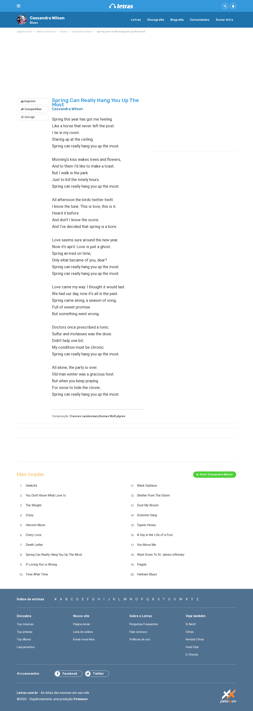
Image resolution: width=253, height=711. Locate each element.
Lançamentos (26, 647)
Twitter (98, 673)
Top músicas (25, 624)
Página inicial (81, 624)
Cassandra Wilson (47, 18)
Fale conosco (138, 632)
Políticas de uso (139, 639)
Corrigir (30, 117)
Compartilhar (33, 109)
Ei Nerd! (191, 624)
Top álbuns (24, 639)
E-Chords (192, 654)
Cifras (190, 632)
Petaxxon (81, 699)
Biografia (177, 20)
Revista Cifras (195, 639)
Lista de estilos (83, 632)
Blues (34, 22)
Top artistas (24, 632)
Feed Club (192, 647)
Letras (136, 20)
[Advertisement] (126, 66)
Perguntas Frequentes (143, 624)
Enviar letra (224, 20)
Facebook (69, 673)
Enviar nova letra (83, 639)
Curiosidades (200, 20)
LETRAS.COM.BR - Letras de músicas (121, 6)
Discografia (155, 20)
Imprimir (30, 101)
